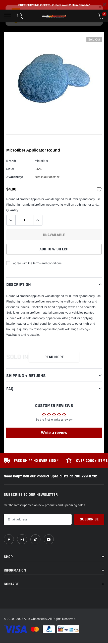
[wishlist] (99, 189)
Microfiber (41, 161)
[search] (20, 16)
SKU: (10, 169)
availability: (14, 177)
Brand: (11, 161)
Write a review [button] (54, 432)
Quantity (12, 210)
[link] (9, 539)
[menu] (7, 16)
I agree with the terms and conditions (36, 263)
